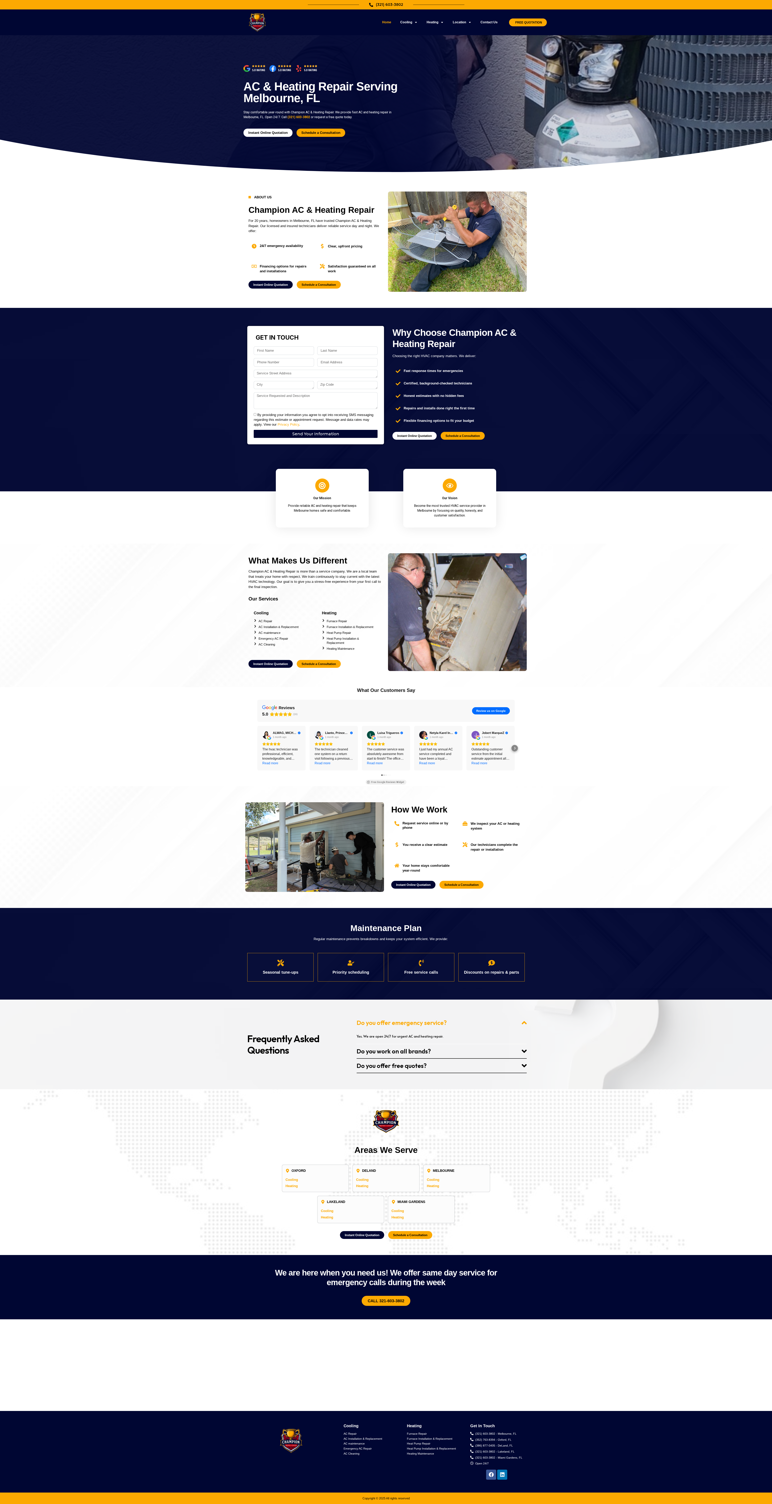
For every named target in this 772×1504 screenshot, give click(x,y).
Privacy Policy (288, 424)
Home (386, 22)
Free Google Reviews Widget (387, 782)
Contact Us (489, 22)
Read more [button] (270, 763)
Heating (432, 22)
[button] (257, 748)
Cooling (406, 22)
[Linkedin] (502, 1475)
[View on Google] (266, 735)
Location (459, 22)
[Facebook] (491, 1475)
